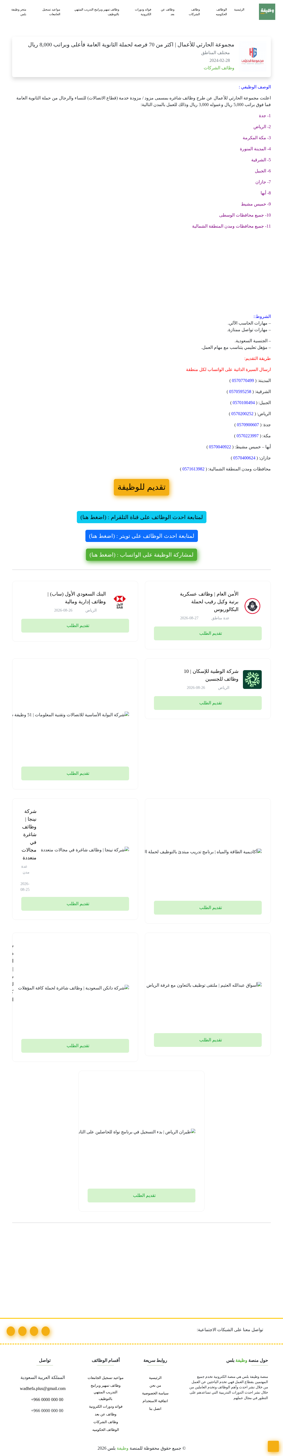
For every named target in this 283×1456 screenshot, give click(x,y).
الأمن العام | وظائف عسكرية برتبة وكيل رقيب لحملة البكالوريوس (209, 601)
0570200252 (242, 413)
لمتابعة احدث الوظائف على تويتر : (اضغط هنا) (141, 536)
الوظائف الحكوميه (221, 12)
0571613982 (193, 469)
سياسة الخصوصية (155, 1393)
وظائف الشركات (194, 12)
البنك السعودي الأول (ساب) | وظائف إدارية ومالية (77, 597)
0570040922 (220, 446)
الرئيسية (239, 9)
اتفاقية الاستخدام (155, 1401)
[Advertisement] (141, 272)
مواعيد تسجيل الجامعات (51, 12)
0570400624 (244, 458)
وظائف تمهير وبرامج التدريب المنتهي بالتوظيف (96, 12)
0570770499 (243, 380)
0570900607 (248, 424)
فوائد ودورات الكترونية (143, 12)
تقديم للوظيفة (141, 487)
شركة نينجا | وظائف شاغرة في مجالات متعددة (29, 834)
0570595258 (240, 391)
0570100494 (244, 402)
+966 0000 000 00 (46, 1399)
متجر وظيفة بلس (18, 12)
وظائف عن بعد (167, 12)
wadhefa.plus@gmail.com (43, 1388)
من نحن (155, 1385)
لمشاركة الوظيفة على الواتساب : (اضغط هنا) (141, 555)
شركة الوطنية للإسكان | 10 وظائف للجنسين (211, 675)
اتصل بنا (155, 1409)
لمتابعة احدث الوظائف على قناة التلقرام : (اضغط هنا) (141, 517)
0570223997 (248, 435)
